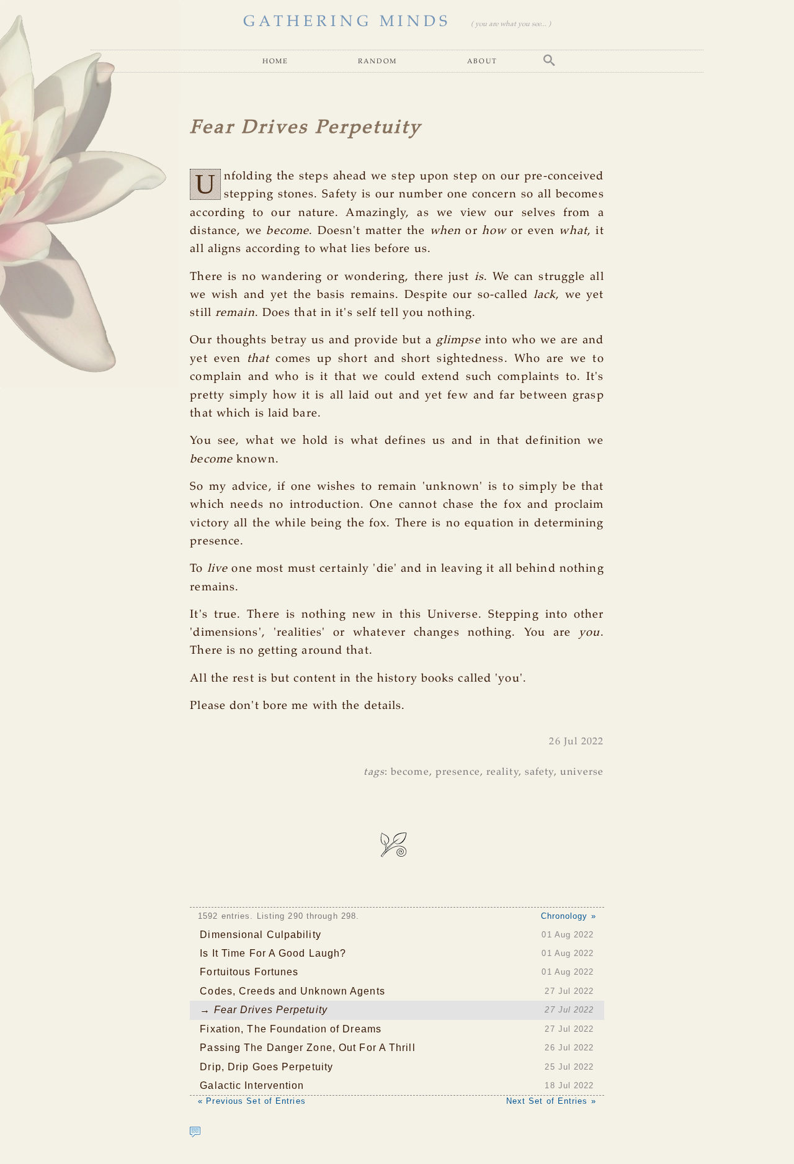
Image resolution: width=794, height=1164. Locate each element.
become (410, 772)
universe (582, 772)
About (482, 60)
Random (377, 60)
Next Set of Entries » (551, 1101)
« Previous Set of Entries (252, 1101)
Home (275, 60)
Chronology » (568, 916)
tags (374, 772)
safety (539, 772)
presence (457, 772)
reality (502, 772)
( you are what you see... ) (511, 24)
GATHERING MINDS (347, 22)
